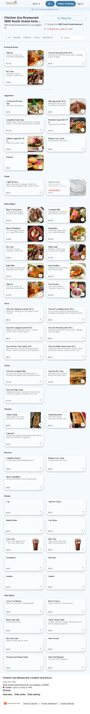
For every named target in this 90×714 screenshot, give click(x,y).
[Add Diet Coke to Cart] (83, 549)
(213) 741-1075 (9, 682)
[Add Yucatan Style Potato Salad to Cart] (40, 667)
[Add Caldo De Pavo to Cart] (40, 192)
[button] (37, 3)
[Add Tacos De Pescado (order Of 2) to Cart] (83, 63)
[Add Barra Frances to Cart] (83, 611)
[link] (16, 37)
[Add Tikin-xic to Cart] (40, 63)
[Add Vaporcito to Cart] (40, 443)
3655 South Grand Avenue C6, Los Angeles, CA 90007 (26, 684)
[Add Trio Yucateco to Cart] (83, 294)
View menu (7, 694)
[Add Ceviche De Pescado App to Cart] (40, 111)
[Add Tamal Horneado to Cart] (83, 425)
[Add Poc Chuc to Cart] (40, 81)
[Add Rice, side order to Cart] (40, 648)
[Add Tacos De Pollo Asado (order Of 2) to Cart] (83, 356)
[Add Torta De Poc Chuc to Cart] (83, 381)
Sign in (80, 3)
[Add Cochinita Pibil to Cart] (83, 220)
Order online (19, 694)
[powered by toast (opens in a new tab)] (12, 703)
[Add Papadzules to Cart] (83, 238)
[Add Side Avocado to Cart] (83, 648)
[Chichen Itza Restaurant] (12, 3)
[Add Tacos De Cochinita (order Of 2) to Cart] (83, 319)
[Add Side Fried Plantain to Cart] (83, 667)
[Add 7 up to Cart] (40, 512)
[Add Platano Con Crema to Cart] (83, 148)
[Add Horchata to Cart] (83, 568)
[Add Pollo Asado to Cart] (83, 257)
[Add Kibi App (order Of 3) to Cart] (83, 111)
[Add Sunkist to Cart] (83, 586)
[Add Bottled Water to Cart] (40, 530)
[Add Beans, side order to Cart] (40, 630)
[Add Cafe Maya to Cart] (83, 530)
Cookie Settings (67, 703)
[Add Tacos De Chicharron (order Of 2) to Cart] (40, 319)
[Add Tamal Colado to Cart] (40, 425)
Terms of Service (30, 703)
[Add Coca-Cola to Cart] (40, 549)
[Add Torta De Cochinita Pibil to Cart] (40, 381)
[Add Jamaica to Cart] (40, 586)
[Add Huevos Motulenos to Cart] (40, 238)
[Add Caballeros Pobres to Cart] (40, 468)
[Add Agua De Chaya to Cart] (83, 512)
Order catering (33, 694)
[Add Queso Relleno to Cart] (83, 275)
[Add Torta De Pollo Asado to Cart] (40, 400)
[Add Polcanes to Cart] (40, 167)
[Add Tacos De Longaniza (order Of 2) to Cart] (40, 338)
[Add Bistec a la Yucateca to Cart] (40, 220)
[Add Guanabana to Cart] (40, 568)
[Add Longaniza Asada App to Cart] (40, 130)
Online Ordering (66, 3)
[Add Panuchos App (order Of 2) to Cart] (83, 130)
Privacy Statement (49, 703)
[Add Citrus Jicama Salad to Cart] (83, 630)
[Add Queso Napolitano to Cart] (40, 487)
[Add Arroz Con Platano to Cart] (40, 611)
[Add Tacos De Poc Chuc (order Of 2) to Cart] (40, 356)
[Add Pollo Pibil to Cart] (40, 275)
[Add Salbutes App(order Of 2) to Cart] (40, 148)
